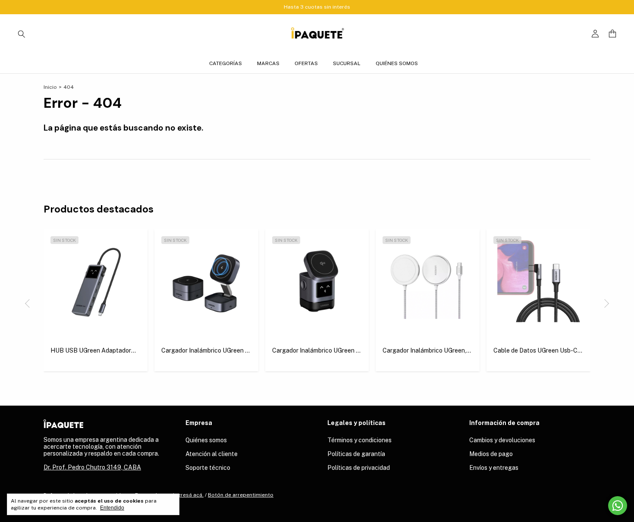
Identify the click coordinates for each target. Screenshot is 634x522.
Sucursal (347, 63)
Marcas (268, 63)
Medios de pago (491, 453)
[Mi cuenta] (595, 33)
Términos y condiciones (359, 440)
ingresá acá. (188, 495)
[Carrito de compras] (612, 33)
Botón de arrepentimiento (240, 495)
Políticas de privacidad (358, 467)
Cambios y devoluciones (502, 440)
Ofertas (306, 63)
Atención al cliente (211, 453)
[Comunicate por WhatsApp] (617, 505)
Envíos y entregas (493, 467)
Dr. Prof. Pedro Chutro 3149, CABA (92, 467)
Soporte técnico (207, 467)
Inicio (50, 87)
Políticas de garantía (356, 453)
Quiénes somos (397, 63)
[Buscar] (21, 33)
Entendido (112, 508)
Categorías (225, 63)
